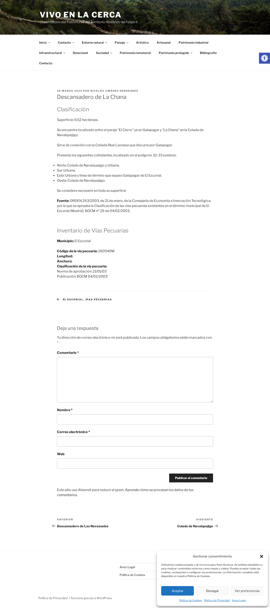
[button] (261, 556)
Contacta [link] (45, 63)
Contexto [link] (64, 42)
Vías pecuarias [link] (98, 299)
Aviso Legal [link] (239, 600)
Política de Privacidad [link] (217, 600)
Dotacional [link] (80, 53)
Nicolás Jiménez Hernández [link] (114, 90)
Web (61, 454)
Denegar (212, 591)
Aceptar (178, 591)
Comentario (68, 353)
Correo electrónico (73, 432)
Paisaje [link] (120, 42)
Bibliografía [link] (208, 53)
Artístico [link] (142, 42)
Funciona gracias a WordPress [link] (91, 598)
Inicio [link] (43, 42)
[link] (264, 58)
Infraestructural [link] (50, 53)
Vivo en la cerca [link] (81, 14)
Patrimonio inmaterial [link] (135, 53)
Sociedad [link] (102, 53)
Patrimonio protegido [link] (174, 53)
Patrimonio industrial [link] (193, 42)
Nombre (65, 410)
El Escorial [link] (73, 299)
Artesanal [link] (164, 42)
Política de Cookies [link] (190, 600)
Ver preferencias (247, 591)
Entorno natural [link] (93, 42)
